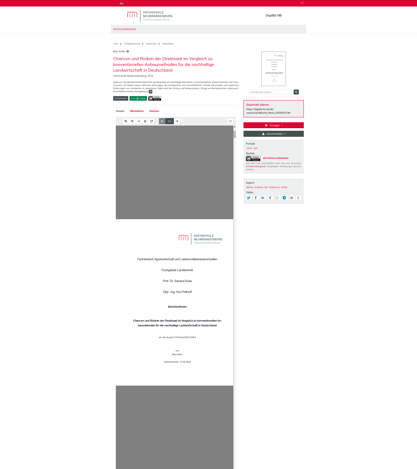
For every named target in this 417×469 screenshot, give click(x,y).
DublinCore (274, 187)
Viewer (120, 111)
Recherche (151, 43)
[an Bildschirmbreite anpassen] (139, 121)
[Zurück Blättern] (162, 121)
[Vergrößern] (125, 121)
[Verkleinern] (132, 121)
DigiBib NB (274, 15)
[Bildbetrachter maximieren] (230, 121)
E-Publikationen (132, 43)
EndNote (259, 187)
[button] (248, 197)
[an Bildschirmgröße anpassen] (145, 121)
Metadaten (137, 111)
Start (115, 43)
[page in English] (121, 3)
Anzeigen (274, 125)
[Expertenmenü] (301, 204)
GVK (255, 148)
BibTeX (250, 187)
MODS (284, 187)
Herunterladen (274, 133)
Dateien (154, 111)
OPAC (249, 148)
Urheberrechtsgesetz (256, 166)
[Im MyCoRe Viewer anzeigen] (273, 69)
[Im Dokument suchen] (296, 92)
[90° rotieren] (151, 121)
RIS (266, 187)
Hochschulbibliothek (124, 29)
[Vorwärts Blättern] (177, 121)
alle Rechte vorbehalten (276, 157)
